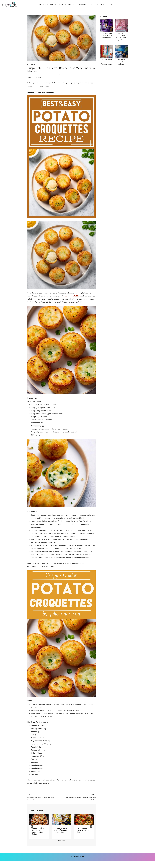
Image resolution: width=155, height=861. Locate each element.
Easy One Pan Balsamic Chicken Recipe (83, 830)
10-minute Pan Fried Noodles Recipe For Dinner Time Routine (80, 797)
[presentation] (39, 819)
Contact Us (113, 4)
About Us (104, 4)
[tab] (58, 840)
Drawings (71, 4)
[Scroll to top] (151, 856)
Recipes (45, 4)
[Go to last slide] (32, 826)
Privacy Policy (94, 4)
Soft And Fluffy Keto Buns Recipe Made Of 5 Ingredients (40, 797)
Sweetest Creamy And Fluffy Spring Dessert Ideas (60, 830)
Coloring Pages (81, 4)
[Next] (91, 826)
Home (39, 4)
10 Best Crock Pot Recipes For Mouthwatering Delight (38, 831)
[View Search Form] (152, 4)
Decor (64, 4)
